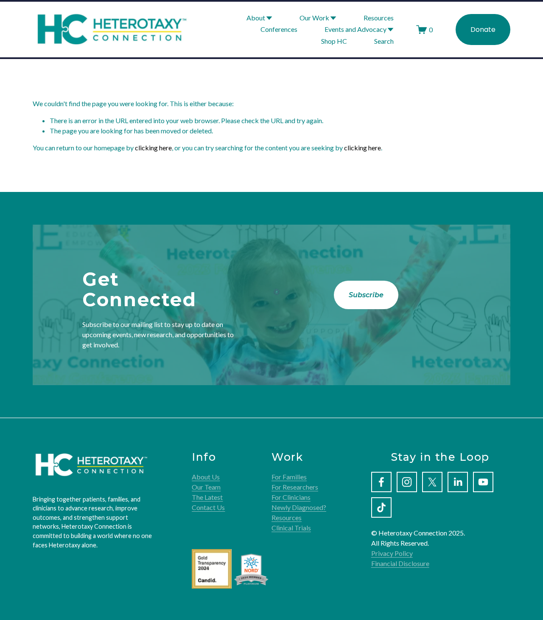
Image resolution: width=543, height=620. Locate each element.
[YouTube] (483, 482)
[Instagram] (407, 482)
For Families (289, 477)
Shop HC (334, 41)
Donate (482, 29)
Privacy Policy (392, 553)
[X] (432, 482)
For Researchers (295, 487)
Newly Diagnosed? (299, 507)
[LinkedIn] (458, 482)
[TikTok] (381, 507)
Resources (379, 18)
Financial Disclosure (400, 563)
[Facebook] (381, 482)
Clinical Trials (291, 528)
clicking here (153, 148)
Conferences (278, 29)
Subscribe (366, 295)
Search (384, 41)
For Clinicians (291, 497)
